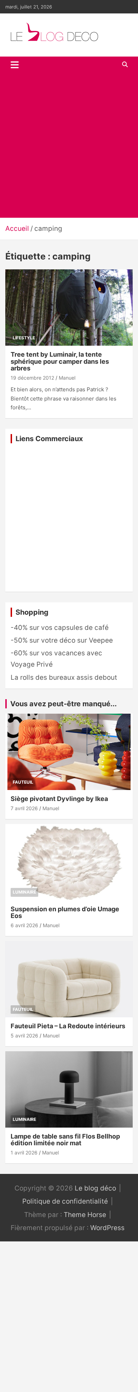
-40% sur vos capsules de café (60, 628)
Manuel (67, 378)
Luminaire (24, 892)
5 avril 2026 (24, 1036)
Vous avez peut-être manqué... (63, 704)
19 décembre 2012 (32, 378)
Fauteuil (23, 782)
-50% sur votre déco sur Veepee (62, 640)
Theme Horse (85, 1215)
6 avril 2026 (24, 925)
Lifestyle (24, 337)
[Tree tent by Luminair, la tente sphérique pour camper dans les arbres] (69, 307)
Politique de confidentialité (65, 1201)
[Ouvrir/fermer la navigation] (14, 65)
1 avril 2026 (24, 1153)
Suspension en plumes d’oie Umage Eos (65, 912)
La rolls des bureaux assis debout (64, 677)
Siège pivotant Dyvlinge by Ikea (59, 798)
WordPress (107, 1228)
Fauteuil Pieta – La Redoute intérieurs (68, 1026)
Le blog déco (95, 1188)
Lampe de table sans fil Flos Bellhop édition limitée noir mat (65, 1140)
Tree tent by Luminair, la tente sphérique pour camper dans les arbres (60, 361)
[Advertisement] (69, 145)
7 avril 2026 (24, 808)
